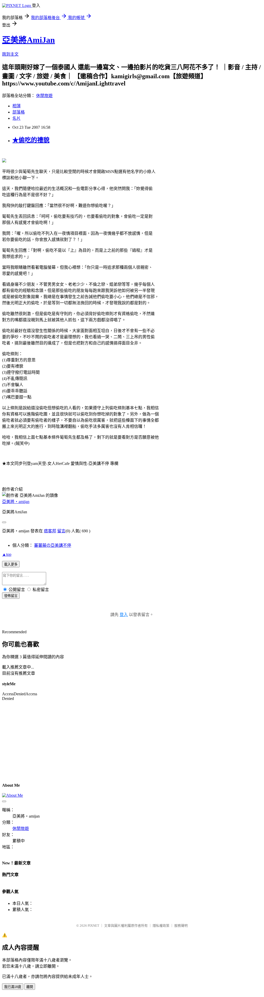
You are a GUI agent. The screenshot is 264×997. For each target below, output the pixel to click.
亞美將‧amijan (15, 501)
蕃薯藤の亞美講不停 (52, 545)
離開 (29, 987)
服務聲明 (181, 925)
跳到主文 (10, 54)
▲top (6, 554)
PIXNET (93, 925)
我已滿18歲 (12, 987)
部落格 (18, 112)
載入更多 (11, 564)
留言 (61, 531)
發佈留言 (11, 596)
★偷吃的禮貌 (31, 140)
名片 (16, 118)
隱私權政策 (161, 925)
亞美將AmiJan (28, 40)
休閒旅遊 (44, 95)
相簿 (16, 106)
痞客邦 (50, 531)
